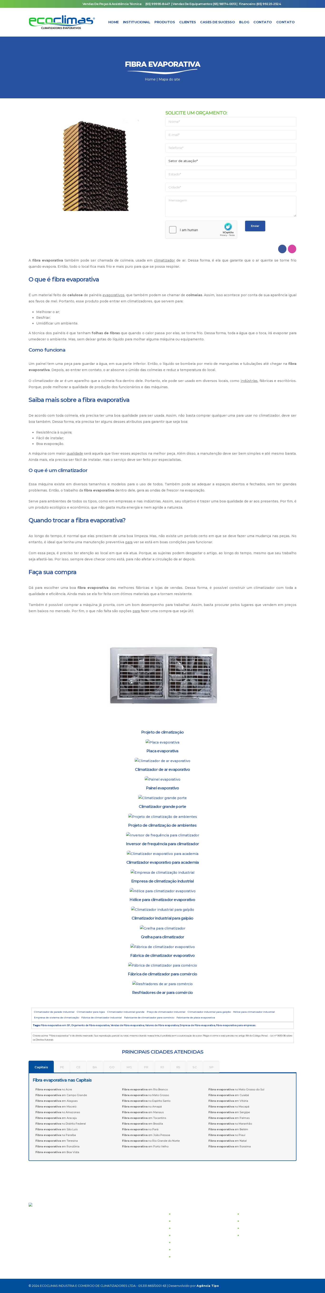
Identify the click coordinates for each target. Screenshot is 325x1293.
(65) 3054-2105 (46, 1228)
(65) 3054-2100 (47, 1213)
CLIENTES (181, 1228)
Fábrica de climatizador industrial (101, 1017)
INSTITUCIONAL (187, 1214)
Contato (262, 22)
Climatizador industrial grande (125, 1011)
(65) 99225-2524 (68, 1242)
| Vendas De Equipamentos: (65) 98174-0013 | (204, 4)
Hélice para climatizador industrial (254, 1011)
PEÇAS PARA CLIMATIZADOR (267, 1235)
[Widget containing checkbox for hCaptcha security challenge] (201, 230)
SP (211, 1067)
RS (178, 1067)
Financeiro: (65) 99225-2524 (260, 4)
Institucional (136, 22)
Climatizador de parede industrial (54, 1011)
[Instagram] (270, 1286)
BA (95, 1067)
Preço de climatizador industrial (166, 1011)
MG (129, 1067)
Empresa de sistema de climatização (56, 1017)
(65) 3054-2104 (47, 1220)
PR (146, 1067)
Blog (244, 22)
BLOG (178, 1242)
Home (113, 22)
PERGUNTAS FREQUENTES (196, 1249)
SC (194, 1067)
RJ (162, 1067)
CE (78, 1067)
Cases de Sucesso (217, 22)
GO (111, 1067)
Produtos (164, 22)
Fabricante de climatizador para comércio (149, 1017)
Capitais (41, 1067)
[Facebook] (259, 1286)
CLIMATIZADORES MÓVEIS (265, 1228)
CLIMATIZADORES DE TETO (265, 1221)
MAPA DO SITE (186, 1257)
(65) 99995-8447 (157, 4)
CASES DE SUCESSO (190, 1221)
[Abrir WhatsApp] (313, 1281)
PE (62, 1067)
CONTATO (181, 1235)
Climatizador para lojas (91, 1011)
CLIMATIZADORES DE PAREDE (268, 1214)
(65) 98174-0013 (95, 1249)
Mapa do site (169, 79)
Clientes (187, 22)
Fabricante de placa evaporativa (196, 1017)
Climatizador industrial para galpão (209, 1011)
